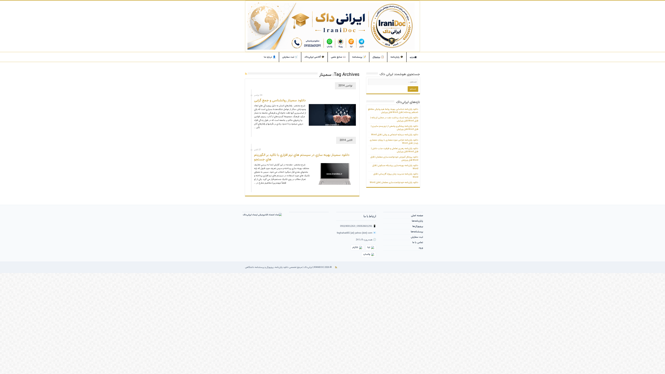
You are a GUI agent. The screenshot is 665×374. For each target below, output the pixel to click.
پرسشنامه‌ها (417, 232)
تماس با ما (417, 242)
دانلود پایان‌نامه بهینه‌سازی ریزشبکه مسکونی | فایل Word (395, 167)
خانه (412, 58)
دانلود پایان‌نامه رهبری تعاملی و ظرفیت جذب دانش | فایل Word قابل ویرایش (394, 150)
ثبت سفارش (417, 237)
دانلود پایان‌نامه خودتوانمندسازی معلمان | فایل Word (394, 182)
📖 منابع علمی (338, 57)
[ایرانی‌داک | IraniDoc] (332, 26)
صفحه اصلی (417, 216)
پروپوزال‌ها (417, 226)
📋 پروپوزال (378, 57)
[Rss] (336, 267)
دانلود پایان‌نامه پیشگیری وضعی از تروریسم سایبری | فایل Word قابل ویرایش (394, 127)
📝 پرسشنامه (359, 57)
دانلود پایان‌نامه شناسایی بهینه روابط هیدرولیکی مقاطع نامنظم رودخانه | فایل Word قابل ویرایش (393, 111)
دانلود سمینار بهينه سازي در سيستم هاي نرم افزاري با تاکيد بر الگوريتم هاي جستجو (301, 157)
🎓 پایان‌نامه (397, 57)
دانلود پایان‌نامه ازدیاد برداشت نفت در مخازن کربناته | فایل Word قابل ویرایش (394, 119)
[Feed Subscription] (246, 74)
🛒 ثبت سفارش (290, 57)
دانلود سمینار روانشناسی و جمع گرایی (280, 100)
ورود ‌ (420, 248)
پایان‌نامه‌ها (417, 221)
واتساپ (366, 254)
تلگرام (355, 247)
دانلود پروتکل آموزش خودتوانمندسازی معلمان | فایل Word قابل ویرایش (394, 158)
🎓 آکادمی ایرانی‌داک (314, 57)
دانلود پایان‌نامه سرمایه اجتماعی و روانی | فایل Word (394, 134)
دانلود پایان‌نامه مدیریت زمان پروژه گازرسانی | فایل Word (395, 175)
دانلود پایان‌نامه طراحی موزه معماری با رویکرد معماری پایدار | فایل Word (394, 141)
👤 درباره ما (270, 57)
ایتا (368, 247)
